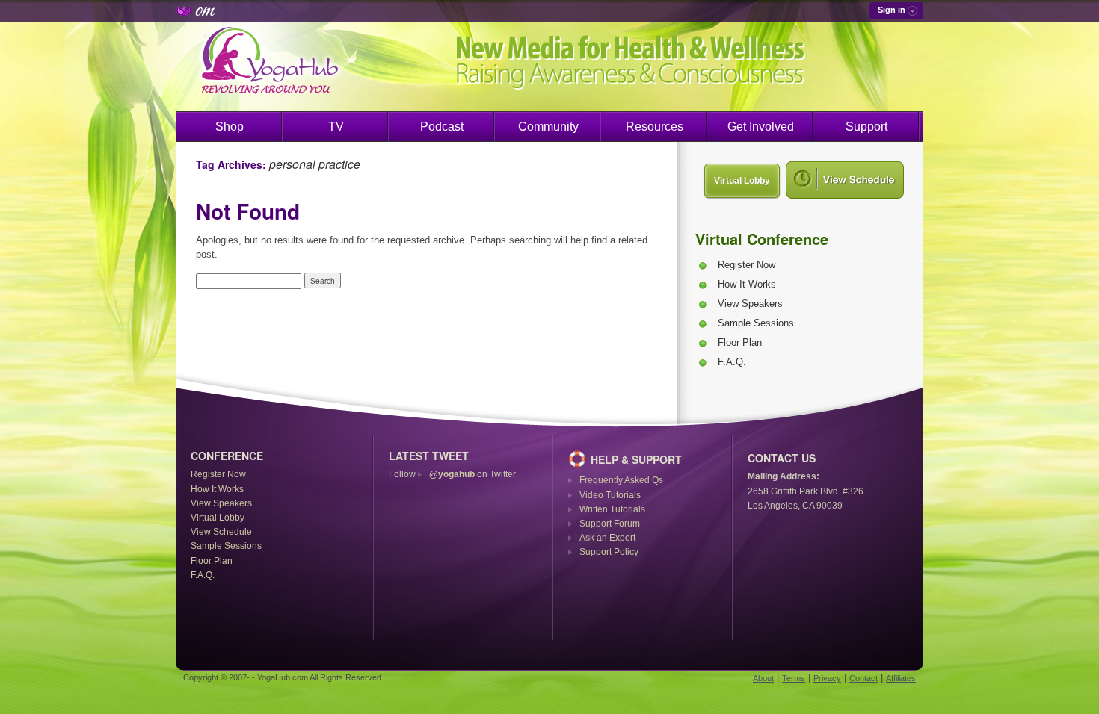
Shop (229, 126)
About (763, 678)
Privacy (827, 678)
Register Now (746, 264)
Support (866, 126)
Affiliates (901, 678)
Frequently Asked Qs (621, 480)
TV (336, 126)
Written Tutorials (612, 509)
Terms (793, 678)
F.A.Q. (732, 361)
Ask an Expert (607, 538)
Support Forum (609, 523)
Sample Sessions (756, 323)
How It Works (747, 284)
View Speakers (750, 303)
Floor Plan (740, 342)
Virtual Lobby (742, 180)
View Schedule (221, 532)
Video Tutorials (610, 495)
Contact (863, 678)
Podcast (442, 126)
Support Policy (608, 552)
